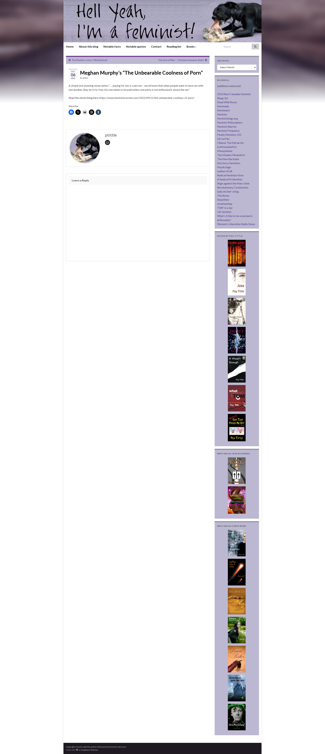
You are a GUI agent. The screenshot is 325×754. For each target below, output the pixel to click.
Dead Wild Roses (227, 102)
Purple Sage (224, 167)
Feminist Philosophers (230, 122)
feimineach (223, 110)
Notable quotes (136, 46)
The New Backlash (228, 159)
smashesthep (224, 203)
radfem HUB (224, 171)
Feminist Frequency (228, 130)
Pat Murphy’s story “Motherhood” (90, 60)
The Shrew (223, 195)
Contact (156, 46)
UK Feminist (224, 211)
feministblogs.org (227, 118)
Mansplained (224, 150)
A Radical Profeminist (229, 179)
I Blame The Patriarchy (230, 142)
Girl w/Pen (223, 138)
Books (191, 46)
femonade (223, 106)
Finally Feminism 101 (229, 134)
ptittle (85, 78)
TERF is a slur (225, 207)
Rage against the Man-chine (233, 183)
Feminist (222, 114)
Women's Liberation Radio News (236, 224)
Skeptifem (223, 199)
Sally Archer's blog (228, 191)
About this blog (88, 46)
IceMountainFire (227, 146)
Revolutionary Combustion (232, 187)
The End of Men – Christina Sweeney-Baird (181, 60)
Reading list (174, 46)
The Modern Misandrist (231, 155)
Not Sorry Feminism (228, 163)
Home (70, 46)
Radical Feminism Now (230, 175)
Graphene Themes (89, 750)
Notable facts (112, 46)
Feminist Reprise (226, 126)
